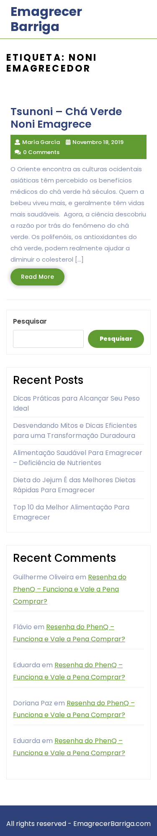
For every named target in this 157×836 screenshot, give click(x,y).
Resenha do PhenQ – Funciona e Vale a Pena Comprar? (69, 589)
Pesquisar (30, 321)
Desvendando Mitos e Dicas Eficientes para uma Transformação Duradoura (75, 430)
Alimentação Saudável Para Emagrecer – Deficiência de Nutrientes (77, 458)
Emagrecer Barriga (46, 19)
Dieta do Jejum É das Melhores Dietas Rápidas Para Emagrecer (74, 485)
